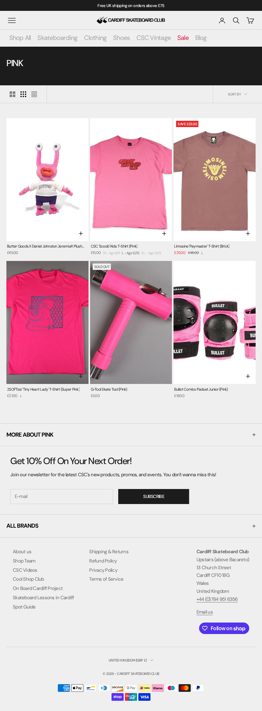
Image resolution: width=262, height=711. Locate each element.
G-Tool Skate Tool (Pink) (109, 389)
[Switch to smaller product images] (23, 94)
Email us (204, 612)
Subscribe (153, 496)
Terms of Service (106, 579)
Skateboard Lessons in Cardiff (43, 597)
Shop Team (24, 561)
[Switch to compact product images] (34, 94)
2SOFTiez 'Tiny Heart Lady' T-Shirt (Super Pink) (43, 389)
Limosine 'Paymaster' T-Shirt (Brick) (201, 246)
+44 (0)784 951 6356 (217, 599)
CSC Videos (25, 570)
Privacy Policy (103, 570)
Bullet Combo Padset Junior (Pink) (200, 389)
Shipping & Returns (108, 551)
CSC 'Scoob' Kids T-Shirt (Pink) (114, 246)
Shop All (20, 38)
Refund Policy (103, 561)
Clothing (95, 38)
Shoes (121, 38)
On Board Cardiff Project (38, 588)
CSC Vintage (153, 38)
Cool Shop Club (28, 579)
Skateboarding (57, 38)
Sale (183, 38)
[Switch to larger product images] (12, 94)
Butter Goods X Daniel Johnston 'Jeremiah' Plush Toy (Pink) (44, 247)
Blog (201, 38)
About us (22, 551)
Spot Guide (24, 607)
